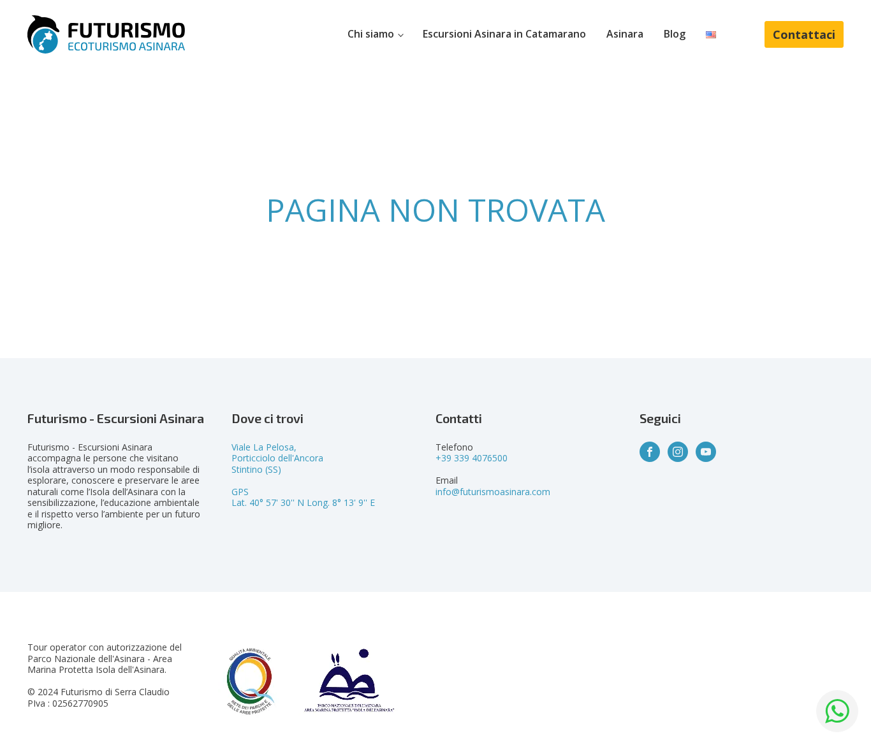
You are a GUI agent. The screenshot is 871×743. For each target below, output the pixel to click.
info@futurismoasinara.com (492, 492)
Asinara (624, 34)
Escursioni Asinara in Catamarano (504, 34)
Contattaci (804, 34)
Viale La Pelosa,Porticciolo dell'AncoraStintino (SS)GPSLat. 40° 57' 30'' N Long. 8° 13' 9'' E (303, 475)
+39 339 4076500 (471, 458)
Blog (674, 34)
